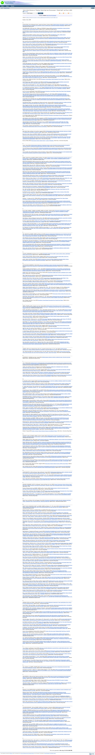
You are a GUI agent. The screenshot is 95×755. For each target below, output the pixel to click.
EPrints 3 (11, 753)
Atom (61, 13)
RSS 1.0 (65, 13)
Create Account (6, 8)
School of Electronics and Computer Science (27, 753)
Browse (12, 6)
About (7, 6)
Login (2, 8)
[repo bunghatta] (8, 4)
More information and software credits (50, 753)
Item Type (49, 15)
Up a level (26, 11)
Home (2, 6)
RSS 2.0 (70, 13)
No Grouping (53, 15)
